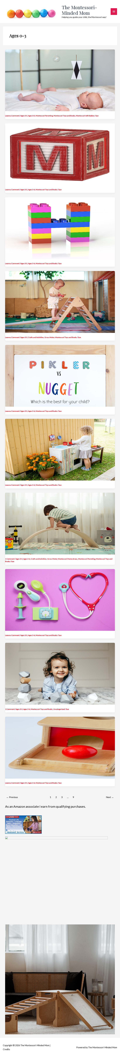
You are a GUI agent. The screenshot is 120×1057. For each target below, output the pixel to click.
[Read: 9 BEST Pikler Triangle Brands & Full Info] (60, 301)
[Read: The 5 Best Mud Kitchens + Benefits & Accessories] (60, 449)
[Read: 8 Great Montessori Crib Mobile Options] (60, 80)
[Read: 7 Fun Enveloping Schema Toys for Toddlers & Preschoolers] (60, 747)
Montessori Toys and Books (64, 116)
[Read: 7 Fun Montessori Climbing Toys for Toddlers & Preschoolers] (60, 523)
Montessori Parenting (44, 116)
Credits (6, 1049)
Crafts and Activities (36, 337)
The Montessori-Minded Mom (79, 10)
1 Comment (9, 559)
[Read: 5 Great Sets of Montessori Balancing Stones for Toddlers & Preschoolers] (60, 673)
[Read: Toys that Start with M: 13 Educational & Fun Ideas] (60, 154)
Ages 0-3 (23, 116)
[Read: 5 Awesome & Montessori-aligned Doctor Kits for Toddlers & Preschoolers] (60, 599)
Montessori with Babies (85, 116)
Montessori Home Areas (67, 559)
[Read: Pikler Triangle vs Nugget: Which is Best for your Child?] (60, 375)
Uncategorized (59, 709)
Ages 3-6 (31, 189)
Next (110, 797)
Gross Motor (49, 337)
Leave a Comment (12, 116)
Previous (12, 797)
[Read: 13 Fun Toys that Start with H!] (60, 228)
